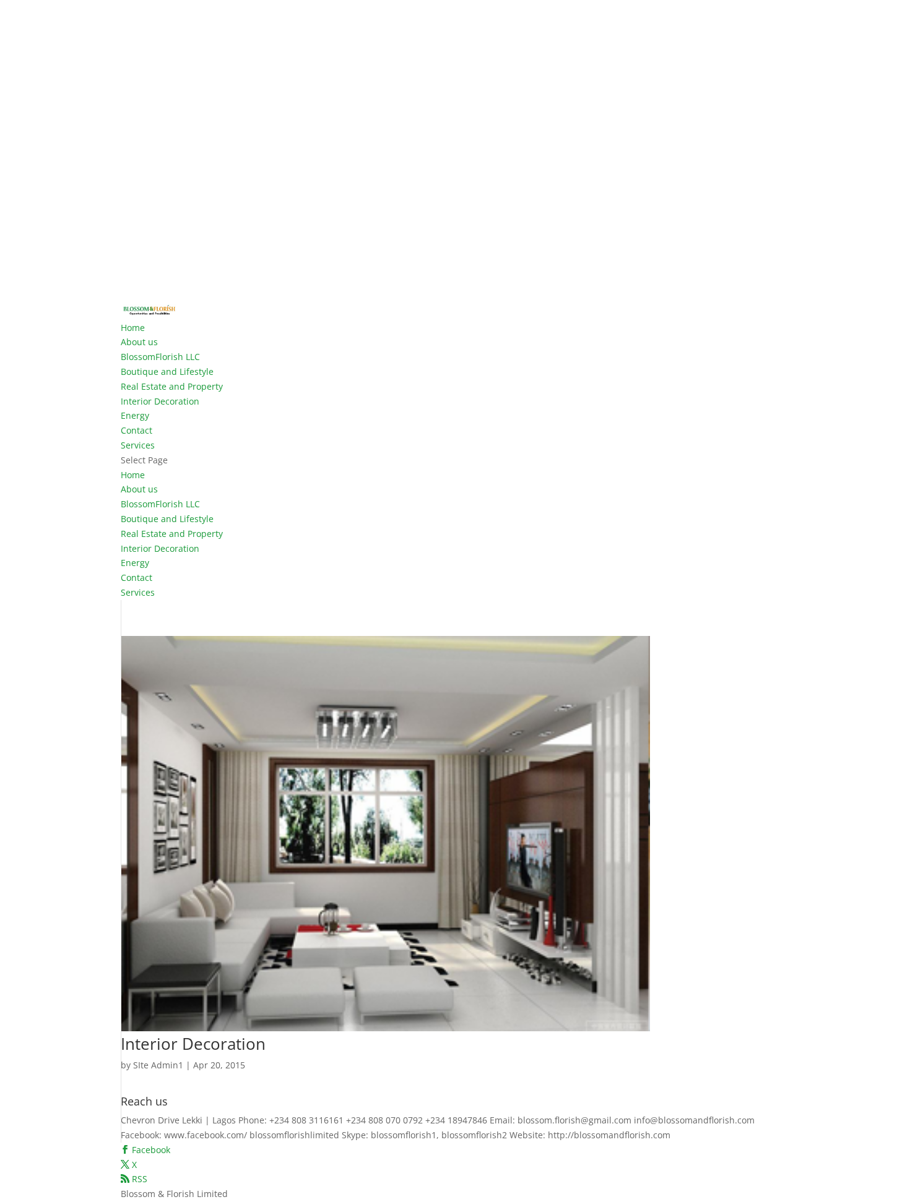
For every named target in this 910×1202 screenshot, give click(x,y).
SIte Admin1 (158, 1065)
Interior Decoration (160, 401)
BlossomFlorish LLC (160, 357)
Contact (136, 430)
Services (138, 445)
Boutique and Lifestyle (167, 371)
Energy (135, 415)
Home (133, 327)
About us (139, 342)
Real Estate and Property (172, 386)
